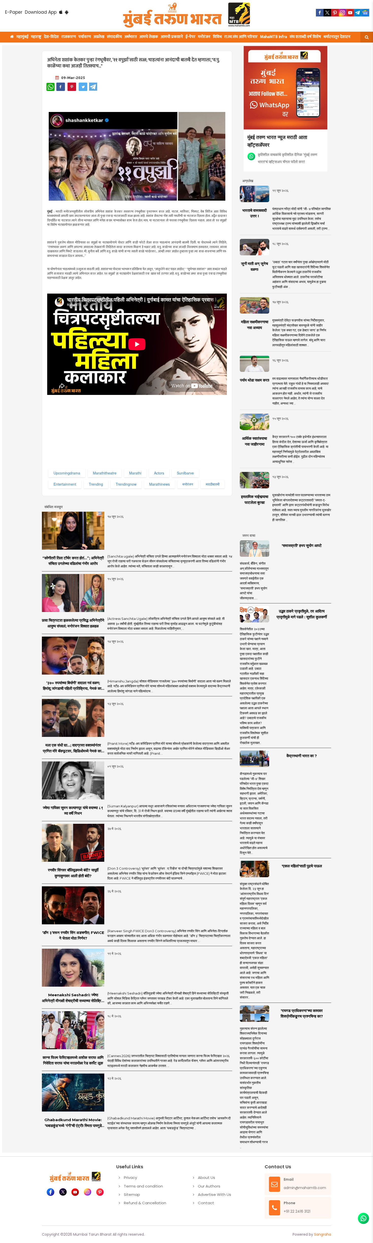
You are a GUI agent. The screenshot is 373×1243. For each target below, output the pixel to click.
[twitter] (327, 12)
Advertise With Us (214, 1194)
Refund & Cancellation (145, 1203)
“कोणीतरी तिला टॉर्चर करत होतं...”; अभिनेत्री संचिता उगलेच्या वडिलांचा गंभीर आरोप (73, 561)
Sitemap (132, 1194)
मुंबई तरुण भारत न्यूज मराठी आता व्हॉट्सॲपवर (277, 140)
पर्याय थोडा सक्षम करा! (254, 380)
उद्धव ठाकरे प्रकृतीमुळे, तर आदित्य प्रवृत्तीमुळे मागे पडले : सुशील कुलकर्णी (302, 614)
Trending (96, 484)
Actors (159, 472)
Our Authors (209, 1186)
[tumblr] (358, 12)
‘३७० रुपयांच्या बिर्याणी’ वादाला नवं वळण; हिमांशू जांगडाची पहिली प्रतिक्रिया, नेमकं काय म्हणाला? (73, 686)
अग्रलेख (98, 36)
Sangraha (322, 1234)
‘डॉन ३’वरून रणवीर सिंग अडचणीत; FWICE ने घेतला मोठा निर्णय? (73, 935)
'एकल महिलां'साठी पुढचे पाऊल (302, 866)
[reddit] (365, 12)
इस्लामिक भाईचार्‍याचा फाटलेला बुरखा (254, 499)
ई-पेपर (190, 36)
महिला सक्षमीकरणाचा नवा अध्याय (254, 324)
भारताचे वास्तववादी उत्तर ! (254, 213)
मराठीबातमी (212, 484)
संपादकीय (114, 36)
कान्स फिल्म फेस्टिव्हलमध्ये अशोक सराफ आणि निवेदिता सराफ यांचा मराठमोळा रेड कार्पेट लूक (73, 1060)
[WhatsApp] (50, 87)
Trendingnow (126, 484)
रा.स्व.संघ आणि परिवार (241, 36)
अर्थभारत (130, 36)
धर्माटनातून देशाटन (337, 36)
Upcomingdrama (67, 472)
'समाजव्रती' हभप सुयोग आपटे (302, 545)
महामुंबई (22, 36)
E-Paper (13, 12)
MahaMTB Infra (273, 36)
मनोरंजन (204, 36)
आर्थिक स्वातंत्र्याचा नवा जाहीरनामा (254, 441)
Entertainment (65, 484)
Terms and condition (143, 1186)
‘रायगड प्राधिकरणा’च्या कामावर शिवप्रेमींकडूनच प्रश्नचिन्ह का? (302, 1013)
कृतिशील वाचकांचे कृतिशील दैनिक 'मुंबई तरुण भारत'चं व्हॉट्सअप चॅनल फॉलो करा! (287, 158)
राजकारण (68, 36)
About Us (206, 1177)
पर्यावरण (84, 36)
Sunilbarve (185, 472)
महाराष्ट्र (36, 36)
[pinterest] (335, 12)
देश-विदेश (51, 36)
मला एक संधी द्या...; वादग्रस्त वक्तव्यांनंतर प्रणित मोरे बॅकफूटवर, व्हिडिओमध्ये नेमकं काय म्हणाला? (73, 748)
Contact (206, 1203)
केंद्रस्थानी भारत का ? (301, 755)
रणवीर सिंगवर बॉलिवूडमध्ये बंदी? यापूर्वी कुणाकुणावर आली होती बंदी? (73, 873)
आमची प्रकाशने (172, 36)
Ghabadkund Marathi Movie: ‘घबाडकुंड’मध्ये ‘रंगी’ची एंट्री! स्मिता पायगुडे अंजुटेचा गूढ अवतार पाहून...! (73, 1123)
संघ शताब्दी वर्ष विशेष (305, 36)
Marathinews (159, 484)
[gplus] (342, 12)
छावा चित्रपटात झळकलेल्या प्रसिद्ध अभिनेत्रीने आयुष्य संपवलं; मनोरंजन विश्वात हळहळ (73, 623)
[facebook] (320, 12)
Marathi (135, 472)
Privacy (130, 1177)
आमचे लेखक (148, 36)
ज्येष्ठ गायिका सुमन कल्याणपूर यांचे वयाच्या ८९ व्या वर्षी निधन (73, 810)
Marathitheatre (104, 472)
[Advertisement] (150, 431)
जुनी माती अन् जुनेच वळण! (254, 266)
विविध (217, 36)
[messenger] (350, 12)
